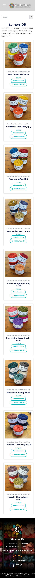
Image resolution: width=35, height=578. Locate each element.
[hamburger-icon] (4, 5)
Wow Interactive (24, 576)
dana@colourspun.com (20, 546)
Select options (18, 81)
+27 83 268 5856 (21, 544)
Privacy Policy (24, 574)
